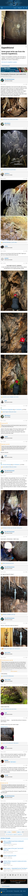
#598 (26, 765)
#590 (26, 475)
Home (24, 891)
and (8, 676)
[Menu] (1, 7)
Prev (9, 832)
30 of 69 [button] (14, 832)
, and (8, 563)
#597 (26, 751)
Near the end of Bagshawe (7, 409)
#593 (26, 623)
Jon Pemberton (18, 409)
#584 (26, 251)
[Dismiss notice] (26, 47)
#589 (26, 460)
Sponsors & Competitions (12, 844)
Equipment (10, 856)
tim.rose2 (5, 856)
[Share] (24, 84)
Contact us (3, 891)
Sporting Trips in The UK (12, 851)
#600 (26, 801)
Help (21, 891)
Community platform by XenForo (11, 894)
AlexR (5, 864)
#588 (26, 441)
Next (18, 832)
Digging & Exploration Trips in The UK (19, 869)
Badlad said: (4, 783)
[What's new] (23, 8)
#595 (26, 684)
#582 (26, 128)
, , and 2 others (10, 119)
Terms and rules (9, 891)
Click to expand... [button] (14, 671)
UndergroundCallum (7, 869)
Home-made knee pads (10, 855)
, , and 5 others (9, 169)
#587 (26, 420)
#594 (26, 657)
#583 (26, 178)
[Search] (26, 8)
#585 (26, 263)
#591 (26, 536)
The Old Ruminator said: (6, 660)
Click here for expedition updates (9, 62)
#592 (26, 572)
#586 (26, 405)
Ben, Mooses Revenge (6, 464)
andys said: (4, 423)
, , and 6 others (9, 411)
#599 (26, 780)
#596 (26, 717)
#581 (26, 84)
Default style (4, 889)
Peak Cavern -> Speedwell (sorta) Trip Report (15, 868)
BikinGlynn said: (5, 444)
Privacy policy (16, 891)
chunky (3, 76)
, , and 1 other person (12, 528)
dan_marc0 (6, 851)
